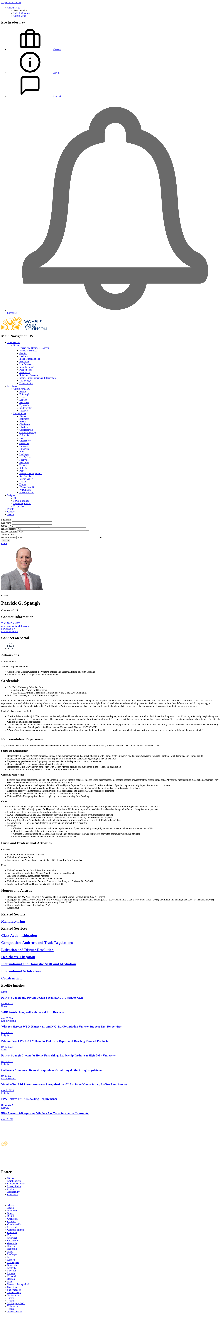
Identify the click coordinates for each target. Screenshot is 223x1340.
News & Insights (21, 500)
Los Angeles (25, 457)
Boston (22, 421)
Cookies (11, 1189)
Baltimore (24, 419)
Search (10, 514)
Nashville (24, 459)
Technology (25, 380)
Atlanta (22, 416)
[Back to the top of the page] (24, 1337)
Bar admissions (8, 537)
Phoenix (23, 465)
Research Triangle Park (30, 473)
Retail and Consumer (29, 375)
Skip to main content (11, 2)
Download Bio (8, 628)
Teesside (23, 410)
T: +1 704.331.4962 (10, 623)
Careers (11, 511)
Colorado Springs (27, 432)
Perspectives (19, 506)
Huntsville (24, 449)
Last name (6, 523)
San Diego (12, 1287)
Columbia (24, 435)
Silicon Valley (26, 479)
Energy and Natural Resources (34, 348)
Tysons (22, 484)
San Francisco (26, 476)
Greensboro (25, 440)
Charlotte (23, 427)
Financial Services (28, 350)
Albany (10, 1205)
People (10, 509)
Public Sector (25, 369)
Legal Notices (14, 1181)
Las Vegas (24, 454)
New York (24, 462)
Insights (11, 495)
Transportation (26, 383)
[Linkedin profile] (2, 1200)
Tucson (22, 481)
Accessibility (13, 1192)
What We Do (13, 342)
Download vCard (9, 631)
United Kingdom (21, 13)
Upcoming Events (22, 503)
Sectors (16, 345)
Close (4, 543)
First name (6, 519)
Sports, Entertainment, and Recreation (37, 378)
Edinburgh (24, 394)
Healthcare (24, 356)
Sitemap (11, 1178)
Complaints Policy (16, 1183)
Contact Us (12, 1194)
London (23, 399)
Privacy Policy (14, 1186)
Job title (5, 534)
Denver (23, 438)
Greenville (24, 443)
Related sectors (8, 528)
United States (13, 7)
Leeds (22, 397)
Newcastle (24, 402)
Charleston (24, 424)
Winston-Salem (26, 492)
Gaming (23, 353)
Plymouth (24, 405)
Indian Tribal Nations (29, 359)
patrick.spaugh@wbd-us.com (15, 626)
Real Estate (24, 372)
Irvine (22, 451)
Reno (22, 470)
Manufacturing (26, 367)
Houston (23, 446)
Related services (9, 531)
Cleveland (12, 1227)
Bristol (22, 391)
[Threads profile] (5, 1200)
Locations (12, 386)
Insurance (24, 361)
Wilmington (25, 490)
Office (4, 526)
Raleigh (23, 468)
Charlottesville (26, 429)
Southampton (25, 408)
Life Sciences (25, 364)
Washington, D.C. (28, 487)
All (14, 498)
